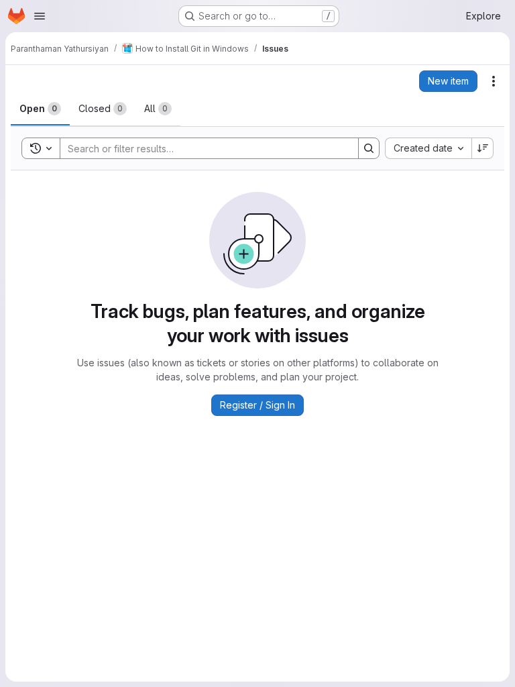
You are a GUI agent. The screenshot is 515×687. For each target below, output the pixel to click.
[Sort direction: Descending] (483, 148)
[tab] (40, 108)
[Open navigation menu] (39, 16)
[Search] (369, 148)
